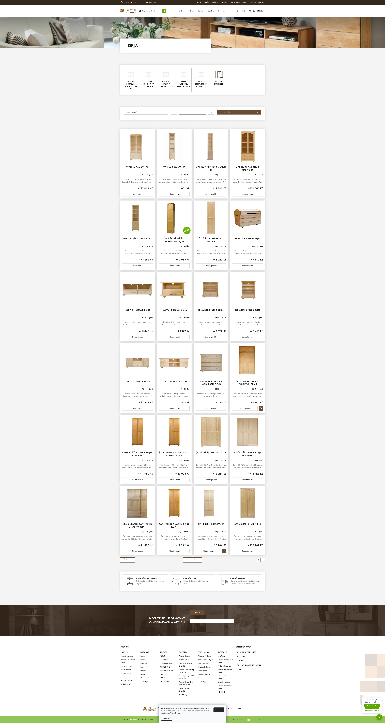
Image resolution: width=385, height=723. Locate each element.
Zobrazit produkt (137, 194)
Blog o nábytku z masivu (238, 2)
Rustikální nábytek (204, 667)
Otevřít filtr (226, 112)
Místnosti (144, 652)
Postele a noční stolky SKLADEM (186, 670)
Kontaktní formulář (373, 710)
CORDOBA (164, 660)
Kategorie (222, 652)
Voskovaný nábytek (204, 656)
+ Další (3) (144, 681)
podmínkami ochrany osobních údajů (217, 627)
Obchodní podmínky (211, 2)
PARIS (162, 674)
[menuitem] (182, 11)
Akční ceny (221, 656)
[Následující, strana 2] (259, 560)
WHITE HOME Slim (166, 670)
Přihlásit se (196, 612)
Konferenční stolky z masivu (128, 661)
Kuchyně (143, 660)
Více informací (175, 713)
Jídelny (142, 674)
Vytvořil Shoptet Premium (239, 720)
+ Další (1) (202, 681)
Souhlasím (218, 710)
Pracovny (143, 667)
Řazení (134, 112)
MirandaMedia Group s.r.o (258, 720)
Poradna (241, 656)
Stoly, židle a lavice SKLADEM (185, 664)
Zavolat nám (373, 706)
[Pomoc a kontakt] (379, 717)
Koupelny (143, 656)
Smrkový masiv (203, 663)
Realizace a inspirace (257, 2)
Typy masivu (203, 652)
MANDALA (164, 678)
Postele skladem (184, 656)
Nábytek (125, 652)
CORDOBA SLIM (166, 663)
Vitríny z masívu (126, 669)
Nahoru (128, 560)
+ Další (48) (164, 681)
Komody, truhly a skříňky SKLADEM (187, 677)
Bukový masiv (202, 678)
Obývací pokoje (145, 678)
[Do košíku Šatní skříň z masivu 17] (224, 551)
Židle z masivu (126, 677)
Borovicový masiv (204, 674)
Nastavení (166, 718)
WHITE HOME (165, 667)
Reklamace (242, 661)
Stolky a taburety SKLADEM (184, 689)
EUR (262, 11)
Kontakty (224, 2)
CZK (258, 11)
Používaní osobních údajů (249, 665)
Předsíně (143, 663)
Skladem (183, 652)
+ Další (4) (183, 694)
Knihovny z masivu (127, 666)
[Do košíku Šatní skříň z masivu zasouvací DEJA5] (261, 408)
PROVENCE (164, 656)
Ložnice (143, 670)
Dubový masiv (203, 670)
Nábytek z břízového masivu (225, 687)
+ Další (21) (125, 684)
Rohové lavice (126, 673)
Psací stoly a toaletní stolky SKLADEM (186, 683)
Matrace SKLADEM (185, 660)
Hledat (164, 10)
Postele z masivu (126, 680)
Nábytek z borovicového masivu (226, 661)
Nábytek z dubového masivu (225, 670)
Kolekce (163, 652)
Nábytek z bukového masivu (225, 677)
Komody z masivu (127, 656)
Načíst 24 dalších (193, 560)
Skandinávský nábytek (205, 660)
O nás (199, 2)
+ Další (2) (221, 692)
